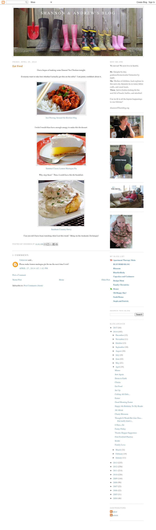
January (119, 457)
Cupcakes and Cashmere (123, 276)
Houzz (116, 288)
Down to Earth (121, 378)
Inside (117, 440)
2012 (115, 466)
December (120, 335)
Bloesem (117, 268)
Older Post (105, 279)
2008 (115, 482)
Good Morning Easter (124, 402)
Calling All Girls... (122, 394)
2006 (115, 490)
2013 (115, 462)
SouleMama (118, 296)
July (118, 355)
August (119, 351)
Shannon (114, 515)
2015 (115, 327)
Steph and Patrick (120, 300)
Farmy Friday (120, 428)
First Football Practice (124, 436)
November (120, 339)
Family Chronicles (121, 284)
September (120, 347)
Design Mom (118, 280)
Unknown (23, 260)
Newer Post (17, 279)
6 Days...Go (119, 424)
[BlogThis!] (48, 244)
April (118, 366)
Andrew (114, 511)
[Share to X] (50, 244)
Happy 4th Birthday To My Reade (129, 406)
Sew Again (119, 374)
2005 (115, 494)
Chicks (118, 382)
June (118, 359)
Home (61, 279)
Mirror (117, 370)
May (118, 362)
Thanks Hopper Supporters (126, 432)
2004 (115, 498)
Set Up (117, 390)
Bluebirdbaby (119, 272)
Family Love (120, 444)
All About (119, 410)
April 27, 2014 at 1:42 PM (33, 268)
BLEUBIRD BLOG (121, 264)
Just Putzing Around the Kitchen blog (61, 117)
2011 (115, 470)
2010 (115, 474)
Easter (117, 398)
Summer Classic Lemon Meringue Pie (61, 168)
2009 (115, 478)
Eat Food (118, 386)
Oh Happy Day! (119, 292)
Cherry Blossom (121, 414)
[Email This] (45, 244)
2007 (115, 486)
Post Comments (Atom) (33, 285)
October (119, 343)
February (119, 453)
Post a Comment (19, 275)
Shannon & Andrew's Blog (78, 12)
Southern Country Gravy (61, 229)
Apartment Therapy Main (124, 260)
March (118, 449)
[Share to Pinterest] (56, 244)
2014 (115, 331)
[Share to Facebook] (53, 244)
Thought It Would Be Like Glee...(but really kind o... (128, 419)
